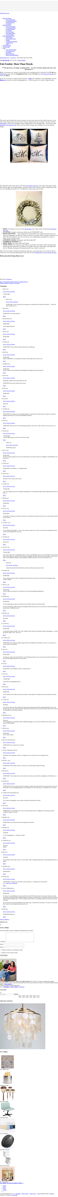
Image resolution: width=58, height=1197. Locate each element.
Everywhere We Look (47, 74)
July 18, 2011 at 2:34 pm (9, 819)
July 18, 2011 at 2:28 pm (9, 291)
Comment (3, 941)
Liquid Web (14, 1195)
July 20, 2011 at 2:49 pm (12, 302)
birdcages (2, 125)
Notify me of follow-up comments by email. (12, 950)
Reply (4, 296)
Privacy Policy (25, 1193)
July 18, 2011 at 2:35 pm (9, 911)
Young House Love (4, 13)
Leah (29, 78)
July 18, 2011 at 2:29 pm (9, 311)
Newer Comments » (5, 919)
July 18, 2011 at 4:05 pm (12, 565)
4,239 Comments (21, 60)
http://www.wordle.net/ (11, 883)
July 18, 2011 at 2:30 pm (9, 378)
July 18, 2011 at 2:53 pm (12, 445)
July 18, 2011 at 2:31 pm (9, 433)
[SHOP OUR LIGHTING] (22, 1048)
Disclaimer (18, 1193)
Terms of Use (32, 1193)
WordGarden (3, 74)
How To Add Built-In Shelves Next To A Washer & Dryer (14, 281)
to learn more (17, 986)
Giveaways (13, 57)
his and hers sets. (11, 125)
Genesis (52, 1193)
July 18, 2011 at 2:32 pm (9, 511)
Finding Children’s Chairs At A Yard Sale (10, 283)
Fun (39, 1193)
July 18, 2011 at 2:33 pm (9, 640)
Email (2, 947)
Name (2, 944)
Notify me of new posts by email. (10, 952)
